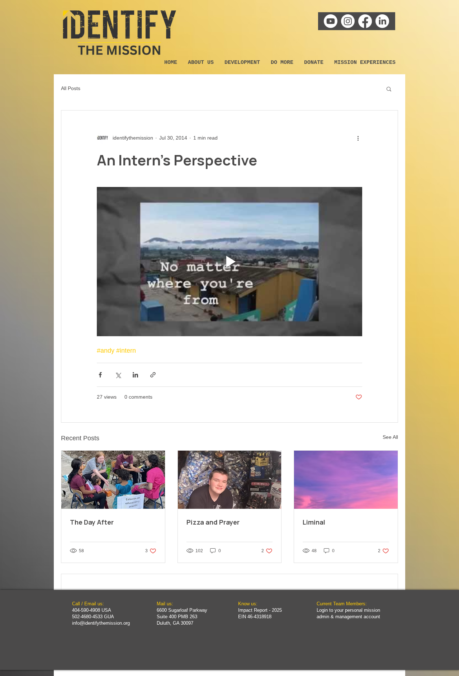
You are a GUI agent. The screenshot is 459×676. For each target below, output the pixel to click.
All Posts (70, 88)
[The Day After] (113, 480)
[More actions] (358, 137)
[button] (388, 88)
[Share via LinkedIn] (135, 374)
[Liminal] (346, 480)
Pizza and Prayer (213, 522)
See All (390, 437)
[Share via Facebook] (100, 374)
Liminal (314, 522)
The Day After (92, 522)
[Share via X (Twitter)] (117, 374)
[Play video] (229, 261)
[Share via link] (153, 374)
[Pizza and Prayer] (229, 480)
